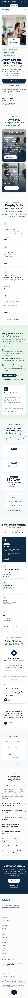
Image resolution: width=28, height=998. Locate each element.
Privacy (3, 976)
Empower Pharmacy (11, 964)
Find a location (14, 80)
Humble (3, 934)
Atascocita (4, 937)
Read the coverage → (14, 763)
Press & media (5, 950)
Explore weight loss (11, 188)
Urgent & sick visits (6, 915)
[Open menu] (25, 9)
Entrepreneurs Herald (14, 757)
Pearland (4, 942)
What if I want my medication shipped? (11, 840)
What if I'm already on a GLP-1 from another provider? (11, 852)
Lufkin (3, 945)
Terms (7, 976)
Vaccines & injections (7, 920)
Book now (13, 5)
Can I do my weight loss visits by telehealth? (12, 818)
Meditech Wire (14, 751)
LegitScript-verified (17, 670)
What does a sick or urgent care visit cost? (12, 811)
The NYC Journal (14, 754)
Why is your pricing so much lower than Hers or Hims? (10, 826)
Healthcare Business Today (14, 741)
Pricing (3, 948)
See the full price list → (14, 510)
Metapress (14, 744)
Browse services (14, 85)
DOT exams (4, 917)
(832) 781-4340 (19, 533)
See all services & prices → (14, 319)
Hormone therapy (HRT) (7, 923)
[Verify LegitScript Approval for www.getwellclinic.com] (14, 992)
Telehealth (4, 925)
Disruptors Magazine (14, 748)
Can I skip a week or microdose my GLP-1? (11, 833)
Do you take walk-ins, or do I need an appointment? (11, 804)
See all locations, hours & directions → (14, 626)
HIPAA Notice (12, 976)
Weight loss (4, 928)
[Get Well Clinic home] (5, 10)
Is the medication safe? (9, 846)
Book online (14, 885)
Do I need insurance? (8, 786)
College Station (5, 940)
